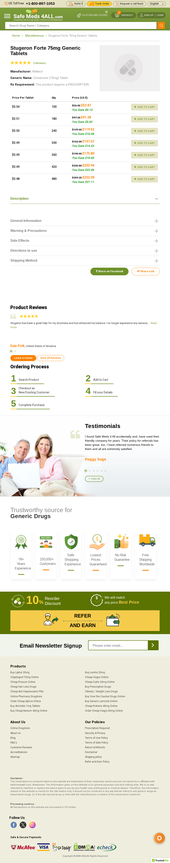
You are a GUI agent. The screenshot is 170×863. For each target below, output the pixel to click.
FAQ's (13, 742)
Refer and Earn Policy (97, 761)
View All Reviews (50, 357)
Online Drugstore (20, 728)
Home (16, 35)
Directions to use (23, 250)
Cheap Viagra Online (96, 677)
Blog (13, 737)
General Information (25, 220)
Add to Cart (146, 107)
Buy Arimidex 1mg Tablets (25, 706)
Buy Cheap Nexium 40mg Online (28, 710)
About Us (15, 733)
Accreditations (18, 752)
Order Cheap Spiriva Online (25, 701)
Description (19, 198)
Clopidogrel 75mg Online (24, 677)
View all (95, 478)
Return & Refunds (95, 747)
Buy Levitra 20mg (95, 672)
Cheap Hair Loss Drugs (23, 686)
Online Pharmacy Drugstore (26, 696)
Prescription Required (97, 728)
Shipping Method (23, 260)
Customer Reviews (21, 747)
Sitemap (15, 756)
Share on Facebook (110, 271)
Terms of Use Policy (96, 737)
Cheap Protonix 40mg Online (101, 706)
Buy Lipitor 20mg (19, 672)
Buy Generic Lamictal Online (101, 701)
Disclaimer (91, 752)
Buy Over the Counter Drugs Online (105, 696)
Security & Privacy (95, 733)
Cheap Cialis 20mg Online (100, 681)
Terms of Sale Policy (96, 742)
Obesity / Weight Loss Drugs (101, 691)
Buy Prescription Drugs (98, 686)
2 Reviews (39, 63)
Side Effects (19, 240)
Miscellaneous (34, 35)
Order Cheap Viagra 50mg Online (104, 710)
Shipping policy (93, 756)
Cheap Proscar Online (22, 681)
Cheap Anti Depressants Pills (27, 691)
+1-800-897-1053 (40, 3)
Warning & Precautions (28, 230)
